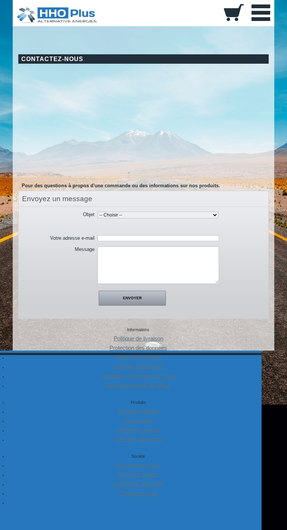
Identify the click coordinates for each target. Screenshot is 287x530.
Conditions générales (138, 484)
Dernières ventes (138, 411)
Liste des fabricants (138, 439)
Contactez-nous (138, 493)
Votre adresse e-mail (72, 238)
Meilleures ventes (138, 430)
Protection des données (138, 348)
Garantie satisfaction (138, 367)
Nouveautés (138, 421)
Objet (89, 214)
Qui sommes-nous (138, 465)
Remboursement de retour (138, 385)
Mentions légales (138, 475)
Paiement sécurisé (138, 357)
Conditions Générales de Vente (138, 376)
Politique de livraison (138, 339)
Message (85, 249)
